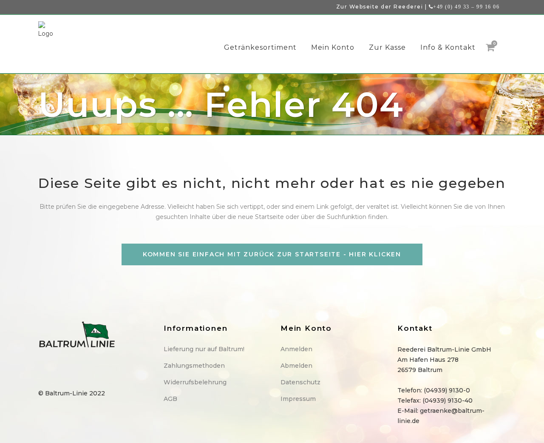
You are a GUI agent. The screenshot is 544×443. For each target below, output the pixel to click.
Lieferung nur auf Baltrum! (204, 349)
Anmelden (296, 349)
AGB (170, 399)
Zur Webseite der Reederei (379, 6)
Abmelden (296, 365)
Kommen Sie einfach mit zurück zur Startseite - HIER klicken (272, 254)
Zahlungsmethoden (194, 365)
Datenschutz (300, 382)
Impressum (298, 399)
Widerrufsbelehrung (195, 382)
